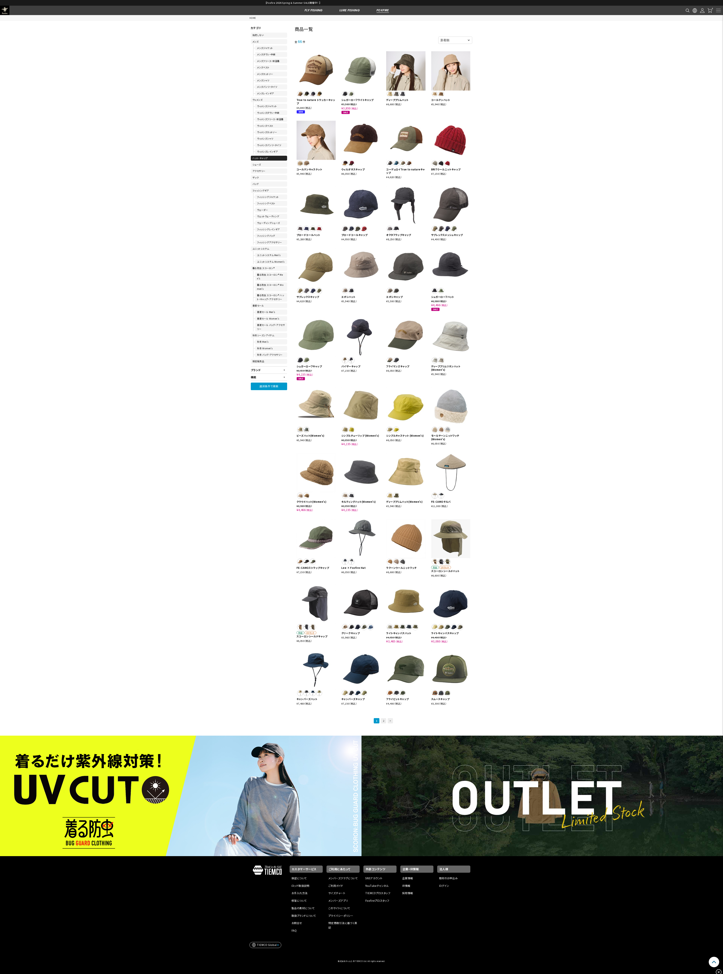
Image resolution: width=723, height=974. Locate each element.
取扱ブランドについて (303, 916)
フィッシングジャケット (268, 196)
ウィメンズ (257, 99)
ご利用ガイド (335, 886)
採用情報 (407, 893)
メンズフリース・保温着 (268, 61)
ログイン (444, 886)
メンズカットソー (265, 74)
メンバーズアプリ (338, 900)
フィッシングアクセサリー (269, 242)
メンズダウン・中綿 (266, 54)
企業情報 (407, 878)
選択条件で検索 (268, 386)
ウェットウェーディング (268, 216)
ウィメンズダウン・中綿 (268, 112)
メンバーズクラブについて (343, 878)
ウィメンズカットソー (267, 132)
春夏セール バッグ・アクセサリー (271, 326)
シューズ (256, 164)
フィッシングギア (260, 190)
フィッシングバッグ (266, 235)
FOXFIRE (383, 10)
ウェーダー (262, 209)
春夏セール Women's (268, 318)
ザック (255, 177)
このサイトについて (339, 908)
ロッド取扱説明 (300, 886)
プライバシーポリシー (340, 916)
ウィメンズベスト (265, 125)
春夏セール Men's (266, 311)
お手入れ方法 (299, 893)
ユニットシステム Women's (270, 261)
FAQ (294, 930)
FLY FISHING (314, 10)
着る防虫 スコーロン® (263, 268)
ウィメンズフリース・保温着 (270, 119)
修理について (299, 900)
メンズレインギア (265, 93)
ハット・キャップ (260, 158)
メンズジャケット (265, 48)
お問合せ (296, 923)
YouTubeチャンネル (377, 886)
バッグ (255, 183)
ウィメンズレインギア (267, 151)
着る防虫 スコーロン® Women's (270, 286)
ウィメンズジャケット (267, 106)
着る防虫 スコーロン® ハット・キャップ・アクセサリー (270, 297)
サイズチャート (336, 893)
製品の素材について (303, 908)
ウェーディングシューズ (268, 222)
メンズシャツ (263, 80)
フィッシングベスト (266, 203)
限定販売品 (258, 361)
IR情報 (406, 886)
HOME (252, 17)
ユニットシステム (260, 248)
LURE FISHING (349, 10)
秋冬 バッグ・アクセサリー (269, 354)
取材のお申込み (448, 878)
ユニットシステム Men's (268, 255)
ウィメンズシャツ (265, 138)
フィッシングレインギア (268, 229)
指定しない (258, 35)
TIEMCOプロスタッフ (377, 893)
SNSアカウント (373, 878)
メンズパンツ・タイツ (267, 86)
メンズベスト (263, 67)
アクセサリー (258, 170)
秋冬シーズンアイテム (263, 335)
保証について (299, 878)
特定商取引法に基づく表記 (342, 925)
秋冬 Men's (262, 341)
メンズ (255, 41)
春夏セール (258, 305)
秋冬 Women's (264, 348)
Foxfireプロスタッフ (377, 900)
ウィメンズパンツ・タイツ (269, 145)
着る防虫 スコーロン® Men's (270, 276)
